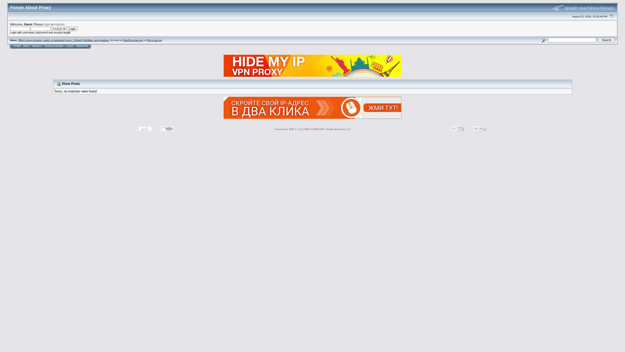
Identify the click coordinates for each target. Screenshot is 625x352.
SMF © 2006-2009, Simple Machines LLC (327, 129)
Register (82, 46)
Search (37, 46)
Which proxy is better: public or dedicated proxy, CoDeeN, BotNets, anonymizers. (63, 40)
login (47, 24)
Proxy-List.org (154, 40)
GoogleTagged (54, 46)
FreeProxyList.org (133, 40)
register (59, 24)
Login (69, 46)
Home (17, 46)
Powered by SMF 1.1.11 (288, 129)
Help (26, 46)
